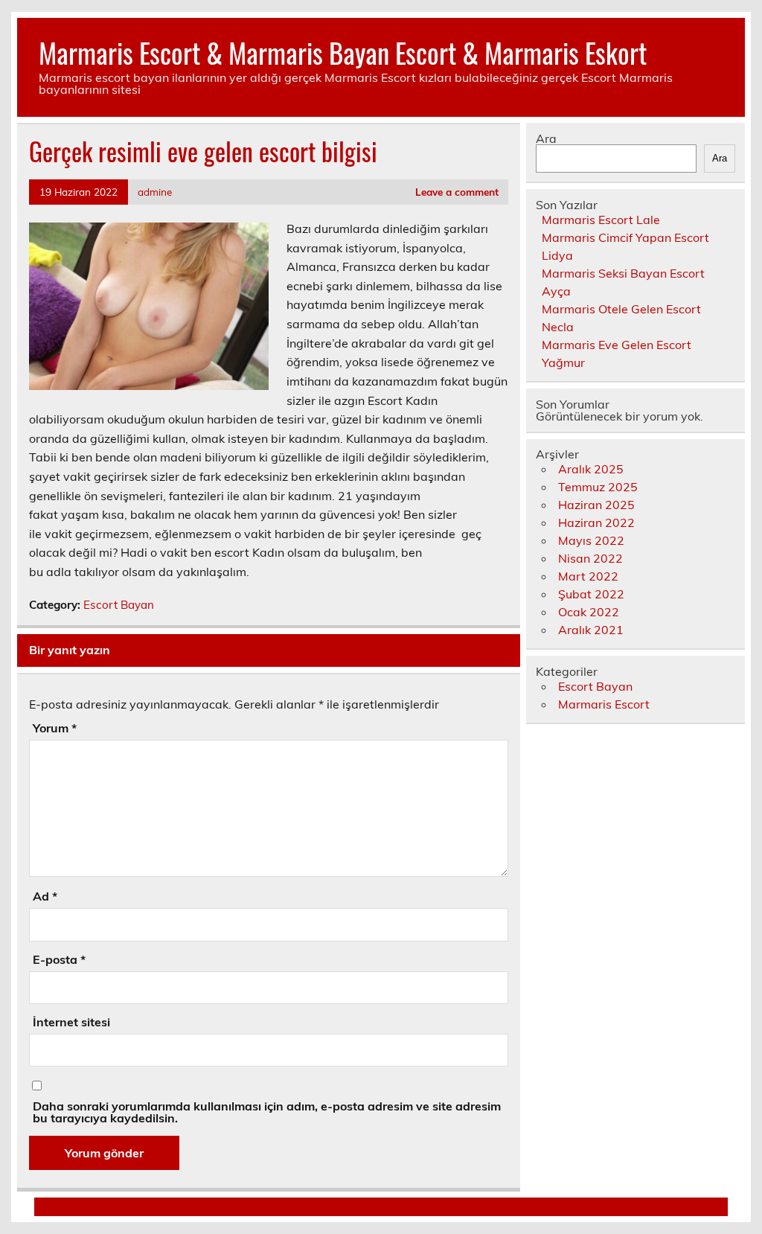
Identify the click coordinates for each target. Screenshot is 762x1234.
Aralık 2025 (591, 468)
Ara (546, 138)
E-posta (59, 959)
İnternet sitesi (71, 1022)
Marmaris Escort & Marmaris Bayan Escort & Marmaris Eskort (343, 52)
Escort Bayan (118, 605)
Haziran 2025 (596, 504)
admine (155, 191)
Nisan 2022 (590, 558)
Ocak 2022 (588, 611)
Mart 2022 (588, 576)
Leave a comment (457, 191)
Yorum (55, 728)
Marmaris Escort (604, 704)
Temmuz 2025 (598, 486)
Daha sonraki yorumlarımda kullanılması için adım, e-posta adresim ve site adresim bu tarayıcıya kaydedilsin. (267, 1112)
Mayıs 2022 (591, 540)
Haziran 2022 (596, 522)
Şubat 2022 (591, 593)
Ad (45, 896)
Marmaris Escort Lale (601, 219)
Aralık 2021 (591, 629)
